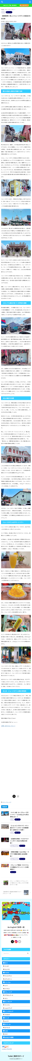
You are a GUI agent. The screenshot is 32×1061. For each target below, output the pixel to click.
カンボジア (8, 1002)
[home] (19, 941)
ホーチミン (7, 988)
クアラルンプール (8, 995)
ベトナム (7, 982)
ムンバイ (6, 1021)
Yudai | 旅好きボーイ (16, 1056)
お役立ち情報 (9, 1037)
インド (7, 1018)
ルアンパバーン (8, 979)
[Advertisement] (16, 743)
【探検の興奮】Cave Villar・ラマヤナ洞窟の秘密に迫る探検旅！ (19, 854)
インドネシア (9, 1011)
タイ (6, 963)
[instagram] (16, 941)
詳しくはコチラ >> (24, 5)
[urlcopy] (17, 796)
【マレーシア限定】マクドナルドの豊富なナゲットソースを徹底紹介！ (19, 867)
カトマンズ (7, 1027)
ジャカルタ (7, 1014)
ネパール (8, 1024)
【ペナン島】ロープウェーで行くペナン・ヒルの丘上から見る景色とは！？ (19, 814)
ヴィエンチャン (8, 976)
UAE (6, 1031)
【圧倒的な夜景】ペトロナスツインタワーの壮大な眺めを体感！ (19, 841)
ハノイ (6, 985)
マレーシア (8, 802)
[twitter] (14, 796)
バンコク (6, 966)
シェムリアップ (8, 1008)
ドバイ (6, 1034)
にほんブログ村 (7, 1049)
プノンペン (7, 1005)
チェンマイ (7, 969)
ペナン (4, 802)
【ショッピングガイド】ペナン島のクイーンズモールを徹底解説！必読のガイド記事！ (19, 828)
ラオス (7, 973)
